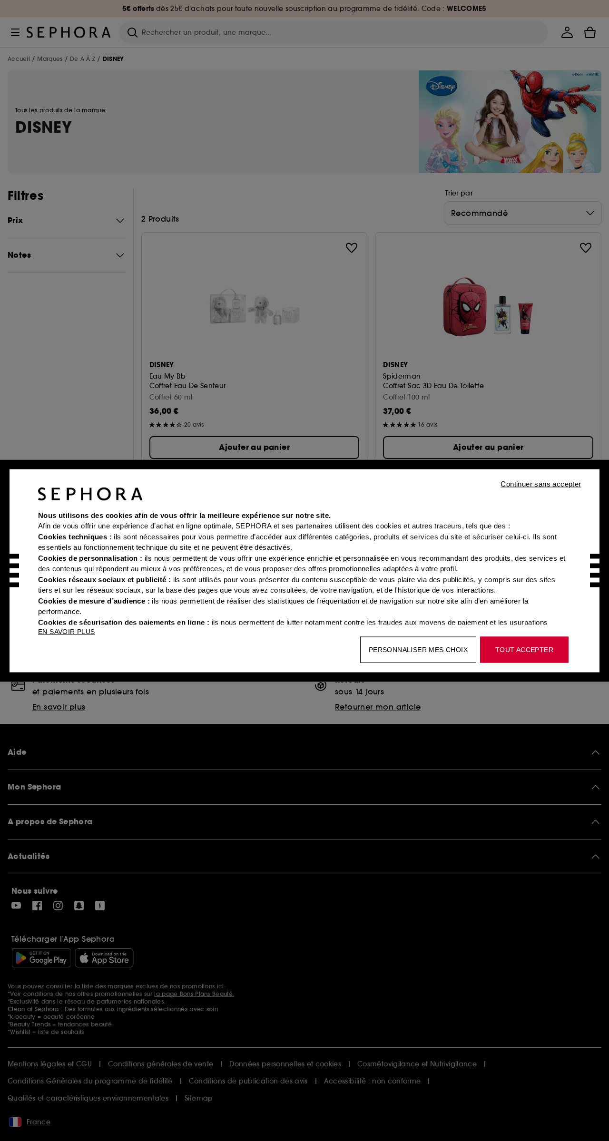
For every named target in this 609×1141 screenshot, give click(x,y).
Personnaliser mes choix (418, 649)
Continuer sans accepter (541, 483)
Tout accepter (524, 649)
